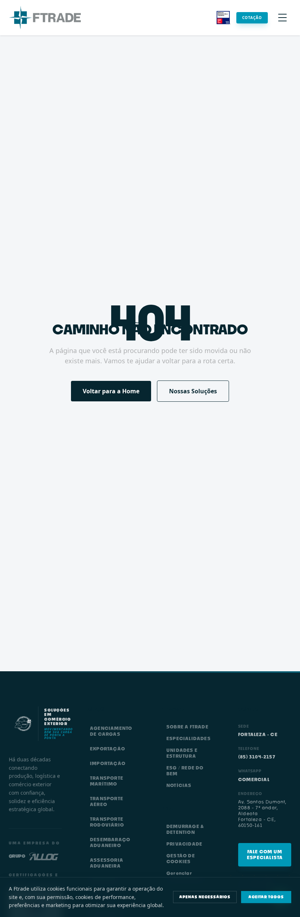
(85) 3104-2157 (256, 757)
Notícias (179, 785)
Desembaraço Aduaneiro (110, 842)
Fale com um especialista (265, 854)
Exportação (107, 748)
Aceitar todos (266, 897)
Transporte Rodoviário (107, 822)
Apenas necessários (204, 897)
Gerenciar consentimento (185, 876)
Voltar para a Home (111, 391)
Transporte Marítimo (106, 781)
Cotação (252, 17)
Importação (107, 763)
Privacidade (184, 844)
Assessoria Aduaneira (106, 863)
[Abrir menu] (282, 17)
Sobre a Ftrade (187, 726)
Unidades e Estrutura (182, 753)
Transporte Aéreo (106, 801)
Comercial (254, 779)
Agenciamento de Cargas (111, 731)
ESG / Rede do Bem (185, 770)
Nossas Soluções (193, 391)
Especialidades (188, 738)
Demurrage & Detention (185, 829)
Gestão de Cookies (180, 858)
